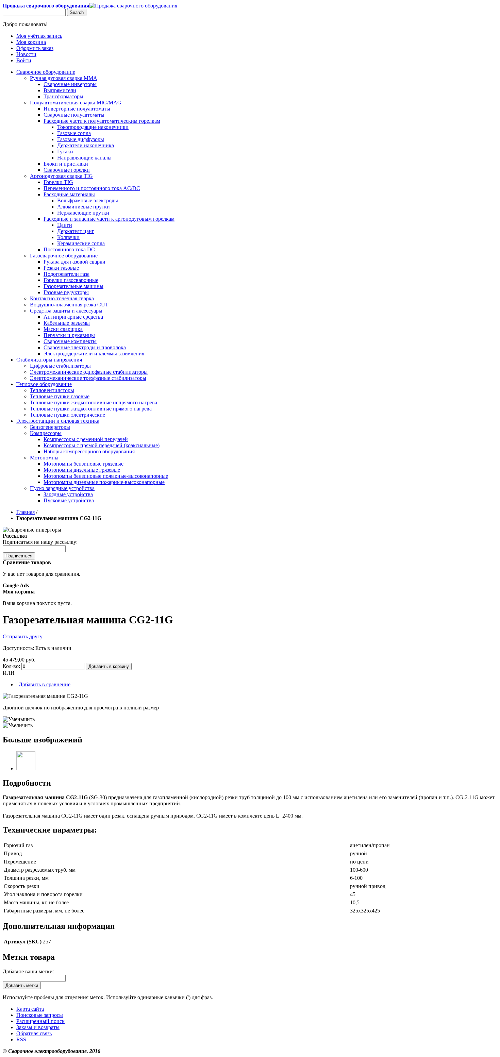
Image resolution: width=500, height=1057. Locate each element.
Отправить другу (23, 636)
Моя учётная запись (39, 36)
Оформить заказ (34, 48)
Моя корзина (31, 42)
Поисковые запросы (39, 1015)
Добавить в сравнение (44, 684)
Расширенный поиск (40, 1021)
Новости (26, 54)
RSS (21, 1039)
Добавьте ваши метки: (28, 971)
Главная (25, 512)
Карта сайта (30, 1009)
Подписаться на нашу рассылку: (40, 542)
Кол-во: (11, 666)
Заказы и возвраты (38, 1027)
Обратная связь (34, 1033)
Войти (23, 60)
